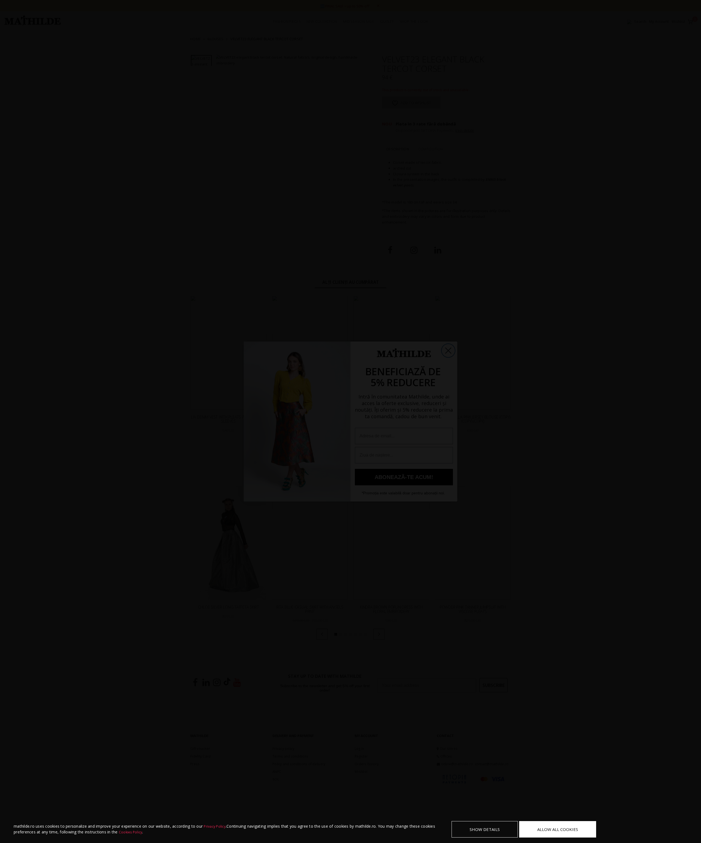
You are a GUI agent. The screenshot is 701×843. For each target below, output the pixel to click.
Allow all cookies (557, 829)
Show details (485, 829)
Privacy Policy (215, 826)
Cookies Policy (130, 832)
